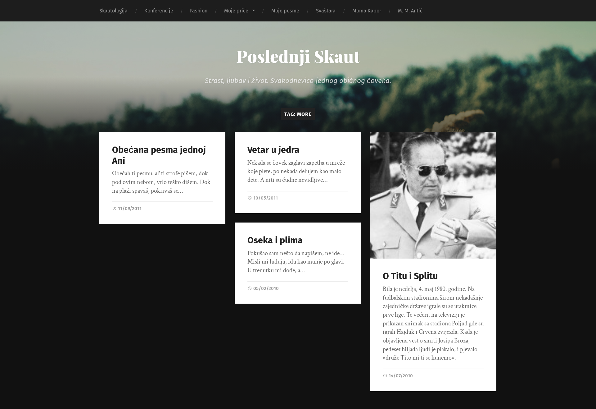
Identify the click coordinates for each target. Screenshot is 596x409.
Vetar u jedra (273, 150)
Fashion (198, 11)
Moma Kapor (366, 11)
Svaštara (326, 11)
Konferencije (158, 11)
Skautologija (113, 11)
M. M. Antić (410, 11)
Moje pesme (285, 11)
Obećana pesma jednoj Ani (159, 155)
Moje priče (236, 11)
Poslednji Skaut (298, 56)
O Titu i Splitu (410, 276)
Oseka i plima (275, 240)
